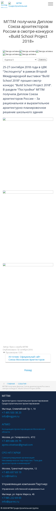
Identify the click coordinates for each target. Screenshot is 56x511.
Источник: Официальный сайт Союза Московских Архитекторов (26, 358)
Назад (28, 370)
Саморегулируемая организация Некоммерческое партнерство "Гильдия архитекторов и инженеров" (22, 460)
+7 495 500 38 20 (11, 412)
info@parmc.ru (10, 501)
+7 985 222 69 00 (11, 498)
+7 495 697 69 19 (11, 472)
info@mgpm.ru (10, 416)
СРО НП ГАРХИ (11, 452)
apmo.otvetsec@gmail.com (17, 444)
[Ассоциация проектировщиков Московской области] (4, 6)
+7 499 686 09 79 (11, 441)
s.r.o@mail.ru (9, 476)
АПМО (6, 424)
